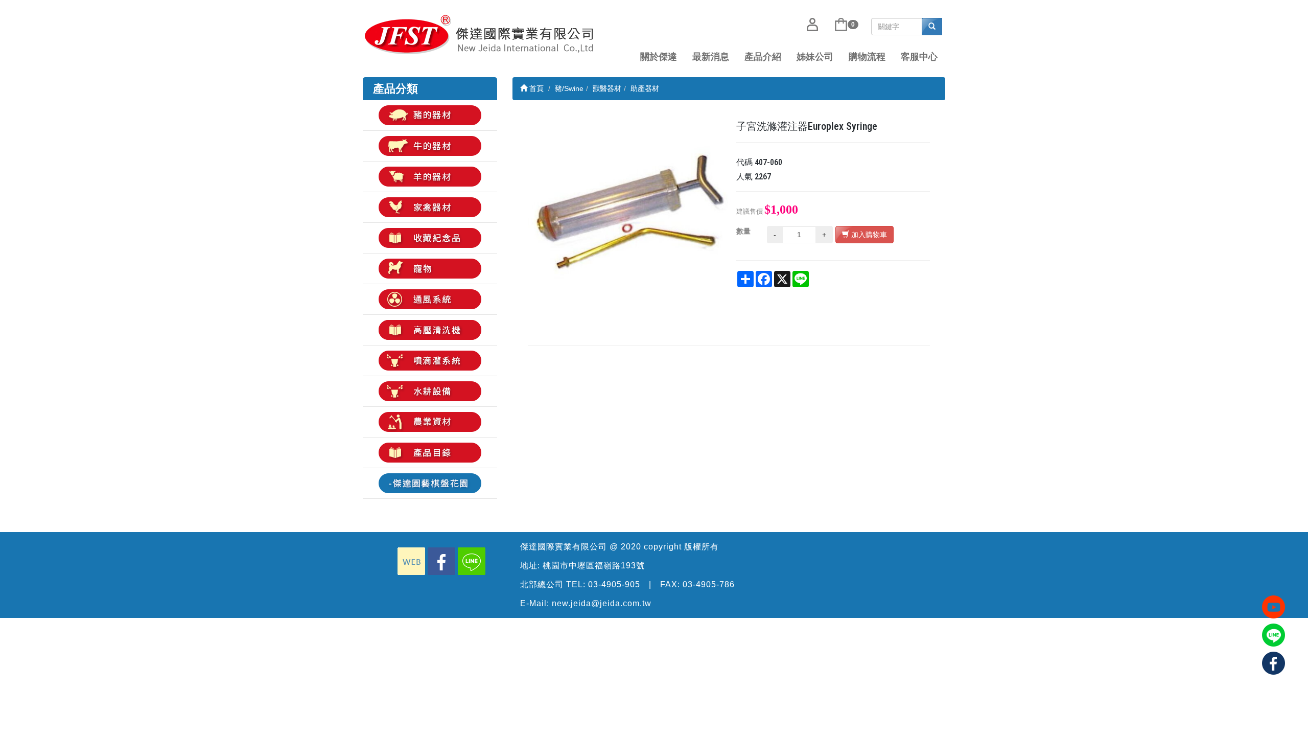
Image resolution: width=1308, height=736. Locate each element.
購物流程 (867, 57)
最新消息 (710, 57)
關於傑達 (658, 57)
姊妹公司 (815, 57)
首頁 (535, 88)
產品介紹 (762, 57)
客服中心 (919, 57)
